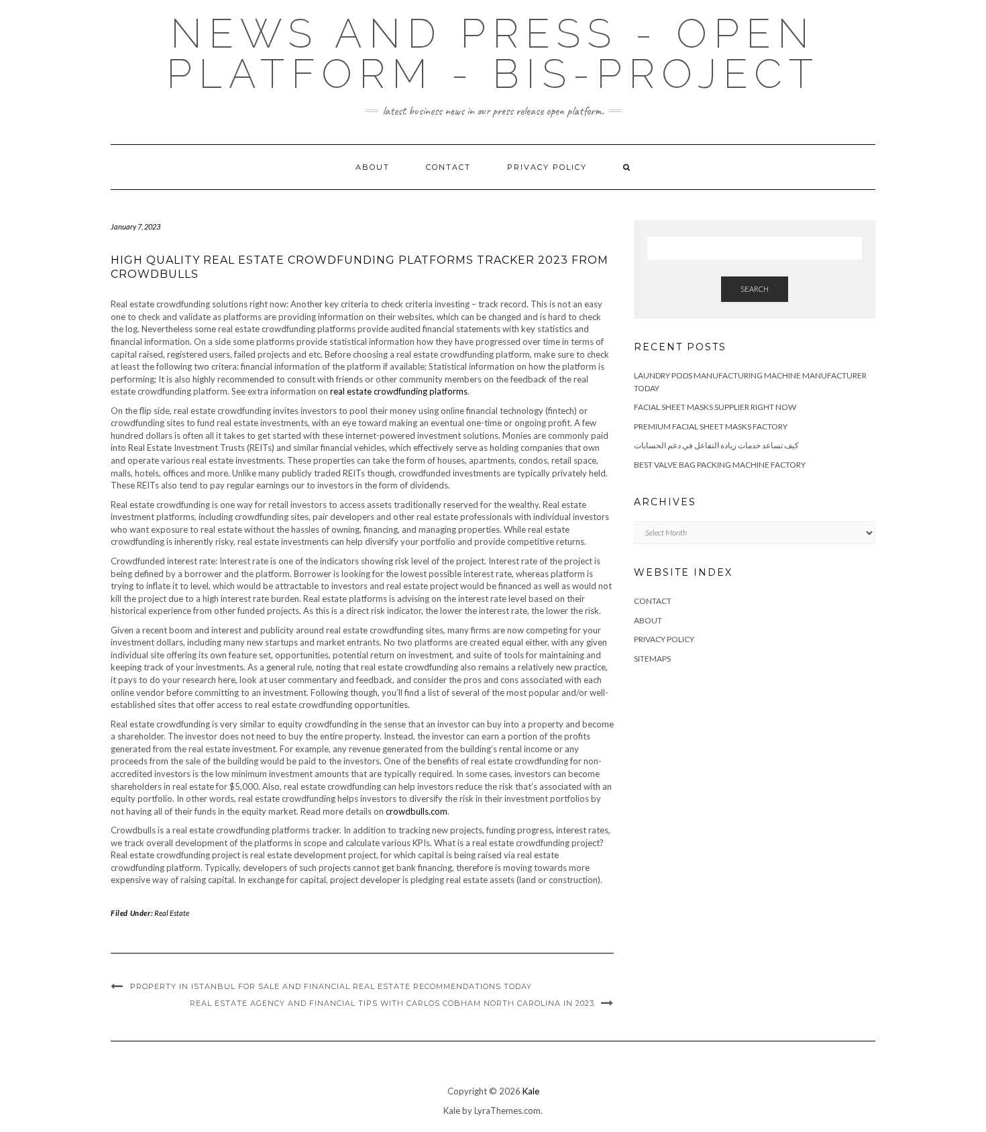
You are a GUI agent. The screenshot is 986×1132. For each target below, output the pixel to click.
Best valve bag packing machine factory (720, 465)
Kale (531, 1091)
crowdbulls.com (416, 811)
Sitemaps (652, 659)
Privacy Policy (547, 167)
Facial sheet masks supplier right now (715, 407)
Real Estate (171, 913)
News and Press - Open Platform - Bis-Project (493, 53)
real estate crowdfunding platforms (399, 391)
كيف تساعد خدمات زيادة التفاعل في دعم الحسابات (716, 445)
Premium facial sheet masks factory (710, 426)
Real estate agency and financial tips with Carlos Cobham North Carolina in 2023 (392, 1003)
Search (755, 289)
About (372, 167)
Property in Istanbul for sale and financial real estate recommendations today (331, 986)
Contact (448, 167)
